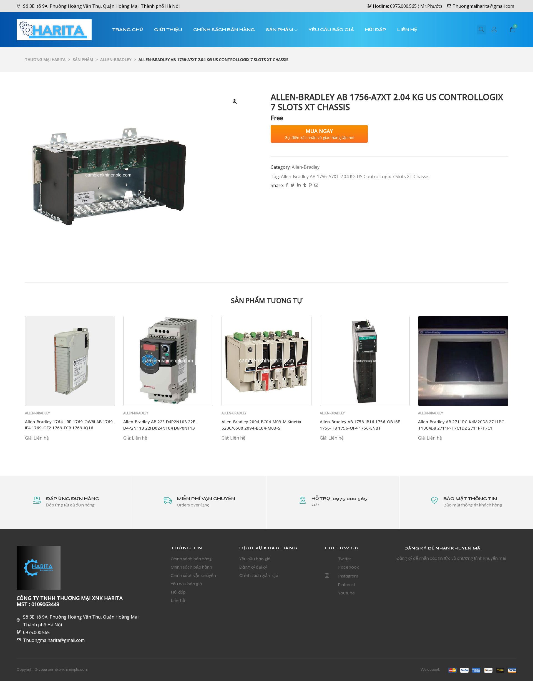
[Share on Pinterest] (310, 185)
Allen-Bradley (306, 167)
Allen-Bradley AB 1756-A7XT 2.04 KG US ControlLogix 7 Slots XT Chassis (355, 176)
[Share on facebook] (287, 185)
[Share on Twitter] (292, 185)
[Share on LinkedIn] (299, 185)
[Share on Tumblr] (304, 185)
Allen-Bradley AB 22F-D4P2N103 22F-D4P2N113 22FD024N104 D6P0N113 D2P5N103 (160, 428)
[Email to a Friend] (316, 185)
